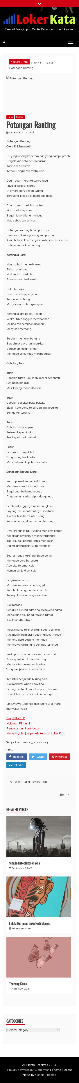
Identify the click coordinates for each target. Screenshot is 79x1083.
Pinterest (60, 756)
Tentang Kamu (18, 983)
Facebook (17, 756)
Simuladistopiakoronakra (24, 863)
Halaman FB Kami (18, 723)
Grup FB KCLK (15, 718)
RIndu (39, 742)
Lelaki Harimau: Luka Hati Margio (29, 923)
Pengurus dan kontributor (22, 728)
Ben (62, 794)
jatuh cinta (16, 742)
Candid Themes (45, 1075)
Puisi (10, 116)
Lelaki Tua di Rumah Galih (30, 782)
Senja (46, 742)
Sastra (19, 116)
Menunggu (29, 742)
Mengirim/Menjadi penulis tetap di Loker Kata (35, 733)
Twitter (39, 756)
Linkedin (17, 765)
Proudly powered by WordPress (28, 1070)
